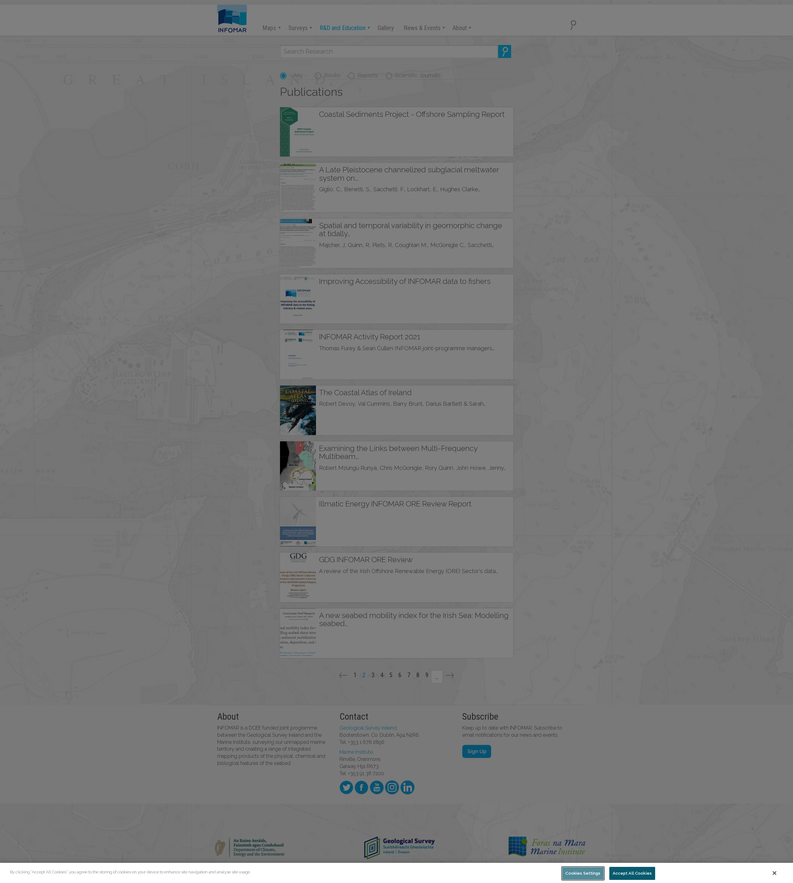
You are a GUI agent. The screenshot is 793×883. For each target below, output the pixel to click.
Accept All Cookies (632, 873)
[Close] (775, 873)
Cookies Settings (582, 873)
